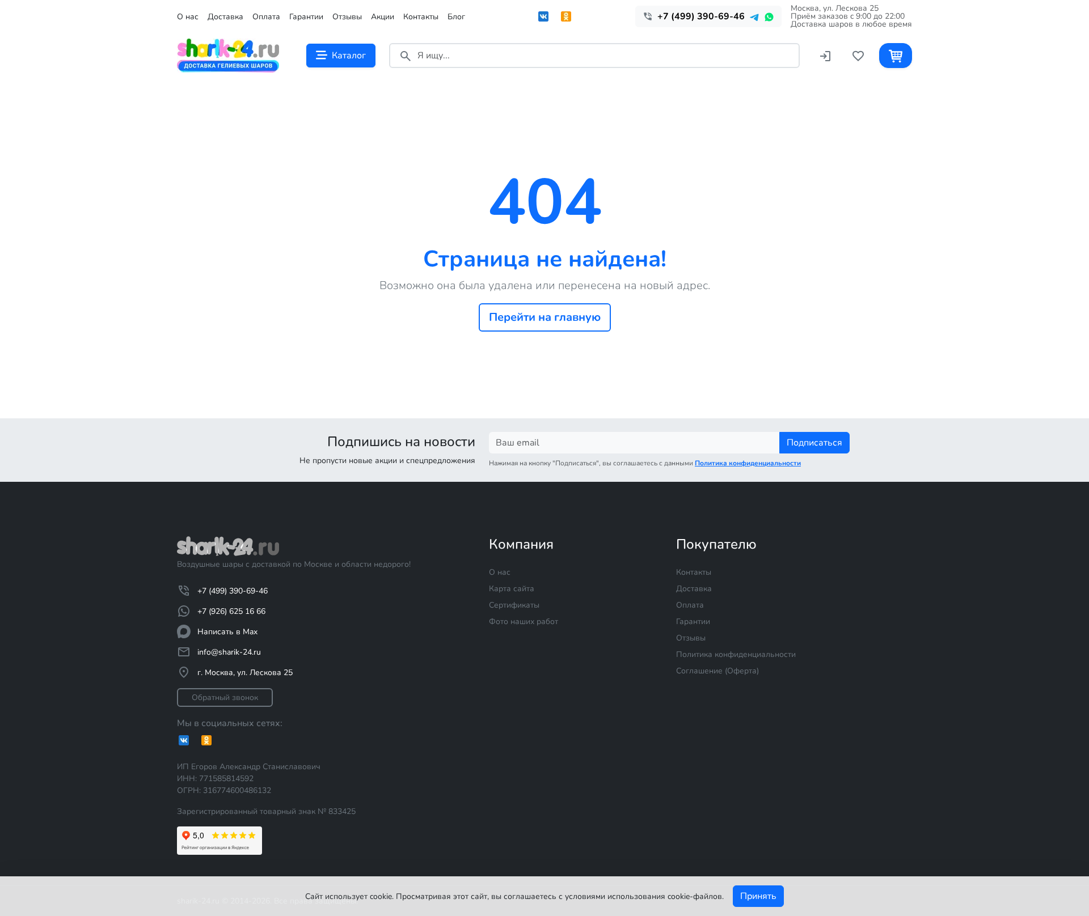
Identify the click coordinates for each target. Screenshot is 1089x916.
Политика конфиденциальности (736, 654)
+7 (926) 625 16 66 (231, 611)
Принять (758, 896)
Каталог (349, 55)
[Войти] (825, 55)
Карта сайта (511, 588)
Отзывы (347, 16)
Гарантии (306, 16)
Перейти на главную (545, 317)
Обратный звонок (225, 697)
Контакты (420, 16)
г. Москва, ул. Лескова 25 (245, 672)
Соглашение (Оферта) (717, 670)
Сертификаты (514, 605)
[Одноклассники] (566, 16)
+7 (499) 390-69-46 (232, 591)
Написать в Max (227, 631)
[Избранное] (858, 55)
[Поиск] (405, 55)
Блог (456, 16)
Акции (382, 16)
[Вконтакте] (543, 16)
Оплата (266, 16)
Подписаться (814, 442)
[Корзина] (895, 55)
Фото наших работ (523, 621)
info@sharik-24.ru (229, 652)
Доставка (225, 16)
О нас (188, 16)
